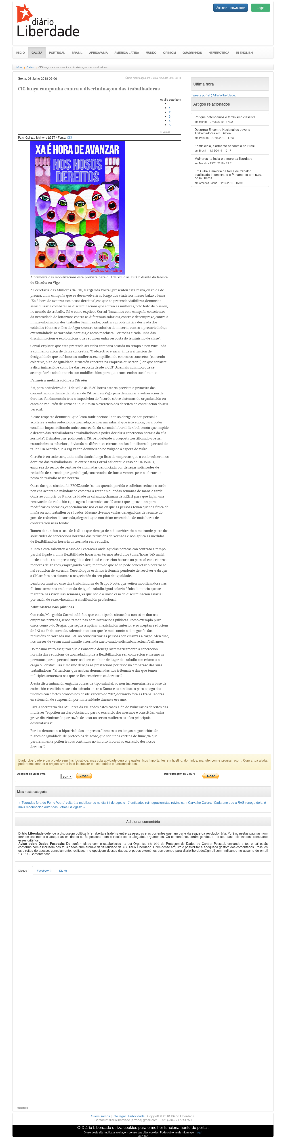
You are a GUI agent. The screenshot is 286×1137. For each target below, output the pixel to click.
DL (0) (63, 870)
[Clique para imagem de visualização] (77, 207)
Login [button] (261, 7)
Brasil (77, 52)
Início (20, 52)
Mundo (151, 52)
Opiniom (169, 52)
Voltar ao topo (273, 1128)
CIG (69, 137)
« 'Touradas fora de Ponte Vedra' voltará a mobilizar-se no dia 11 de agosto (72, 802)
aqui (199, 1132)
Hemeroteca (219, 52)
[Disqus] (143, 930)
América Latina (126, 52)
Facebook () (44, 870)
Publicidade (136, 1116)
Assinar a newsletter (230, 7)
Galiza (39, 52)
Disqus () (23, 870)
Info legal (119, 1116)
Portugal (57, 52)
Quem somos (100, 1116)
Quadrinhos (192, 52)
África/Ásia (98, 52)
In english (244, 52)
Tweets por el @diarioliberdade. (213, 95)
